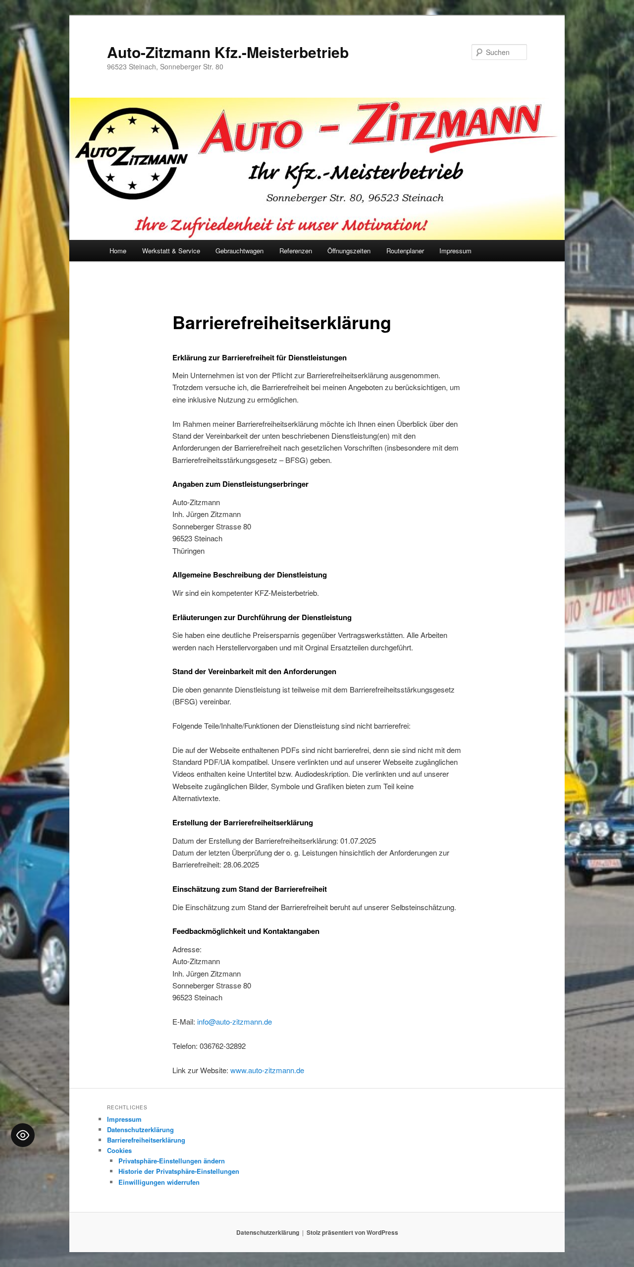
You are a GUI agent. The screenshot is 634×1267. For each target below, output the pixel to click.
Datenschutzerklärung (140, 1129)
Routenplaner (405, 250)
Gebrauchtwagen (239, 250)
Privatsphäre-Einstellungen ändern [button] (171, 1160)
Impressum (455, 250)
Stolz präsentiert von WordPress (352, 1232)
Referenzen (295, 250)
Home (117, 250)
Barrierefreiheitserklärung (146, 1140)
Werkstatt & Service (171, 250)
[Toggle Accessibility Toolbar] (23, 1135)
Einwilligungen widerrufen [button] (159, 1182)
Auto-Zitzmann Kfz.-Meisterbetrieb (228, 51)
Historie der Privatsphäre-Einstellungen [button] (178, 1171)
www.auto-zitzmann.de (267, 1070)
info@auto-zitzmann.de (234, 1021)
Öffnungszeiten (348, 250)
